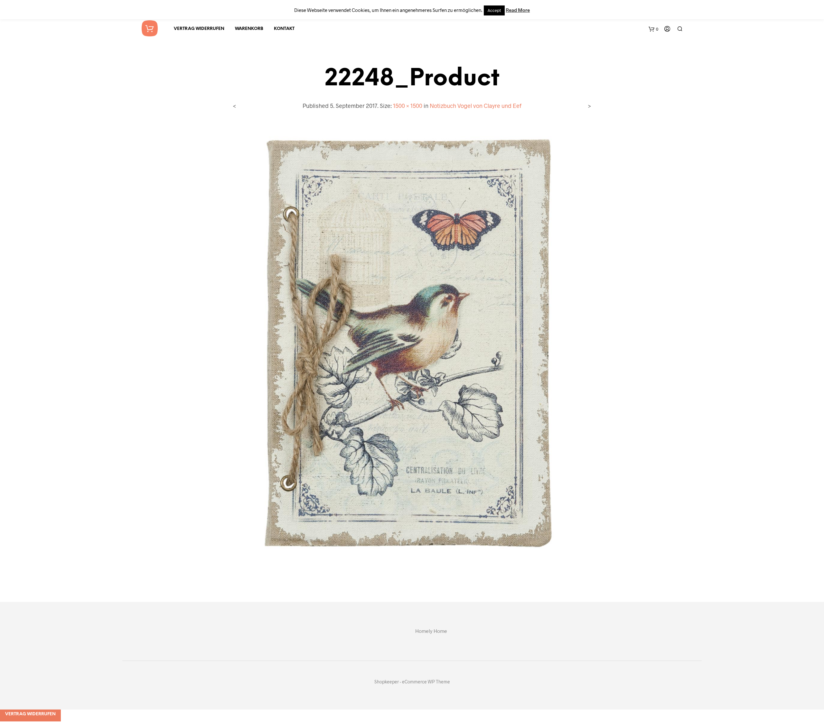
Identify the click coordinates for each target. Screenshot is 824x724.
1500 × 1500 (407, 105)
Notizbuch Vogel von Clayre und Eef (475, 105)
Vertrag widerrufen (199, 29)
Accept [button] (494, 10)
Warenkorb (249, 29)
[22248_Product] (412, 351)
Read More (518, 10)
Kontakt (284, 29)
